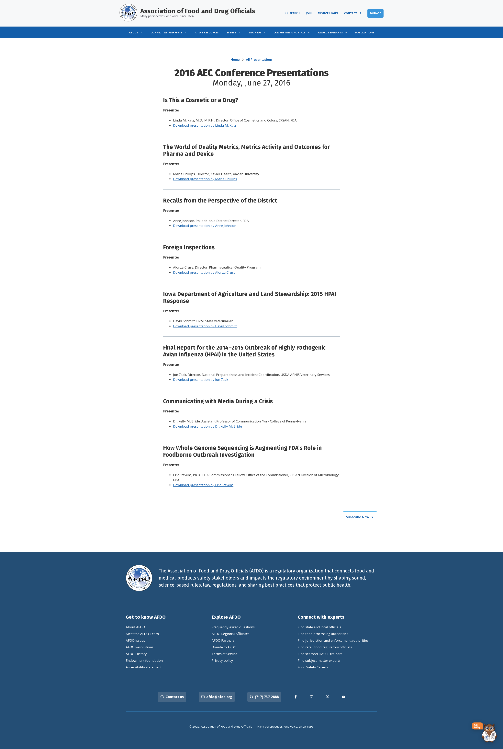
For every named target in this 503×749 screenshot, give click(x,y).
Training (255, 32)
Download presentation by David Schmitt (205, 326)
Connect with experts (166, 32)
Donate (375, 13)
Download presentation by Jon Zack (200, 379)
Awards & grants (330, 32)
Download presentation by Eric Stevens (203, 485)
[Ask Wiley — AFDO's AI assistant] (484, 732)
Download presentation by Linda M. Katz (204, 125)
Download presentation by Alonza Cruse (204, 272)
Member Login (328, 13)
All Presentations (259, 59)
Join (309, 13)
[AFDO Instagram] (311, 696)
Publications (364, 32)
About (133, 32)
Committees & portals (290, 32)
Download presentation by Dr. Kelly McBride (207, 426)
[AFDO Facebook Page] (295, 696)
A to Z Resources (207, 32)
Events (231, 32)
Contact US (352, 13)
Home (235, 59)
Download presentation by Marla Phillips (205, 179)
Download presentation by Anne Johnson (204, 225)
